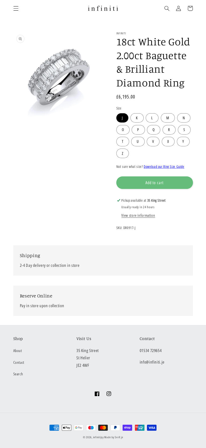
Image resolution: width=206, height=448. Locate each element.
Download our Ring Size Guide (164, 166)
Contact (18, 362)
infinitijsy (98, 437)
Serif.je (119, 437)
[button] (16, 8)
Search (18, 373)
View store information (138, 215)
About (17, 350)
